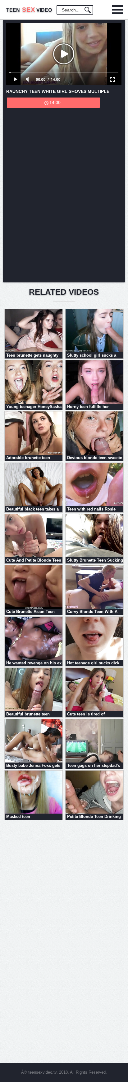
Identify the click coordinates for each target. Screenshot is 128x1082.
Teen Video (29, 10)
